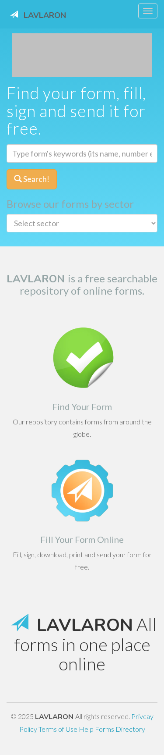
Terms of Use (58, 729)
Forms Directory (120, 729)
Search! (35, 179)
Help (87, 729)
